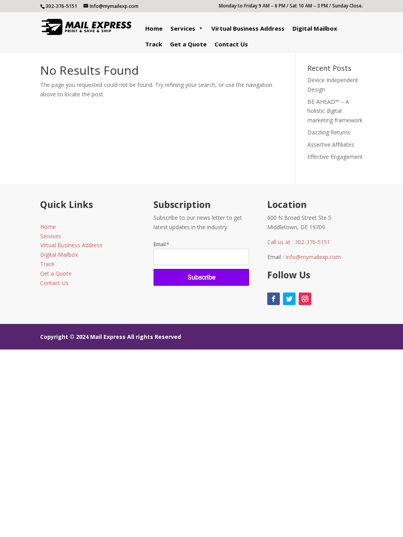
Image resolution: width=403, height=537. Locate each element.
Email (161, 244)
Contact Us (231, 44)
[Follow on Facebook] (273, 298)
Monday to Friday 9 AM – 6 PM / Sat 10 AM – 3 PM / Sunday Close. (291, 6)
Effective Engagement (335, 156)
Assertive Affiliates (330, 144)
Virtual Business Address (248, 28)
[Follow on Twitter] (289, 298)
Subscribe (201, 277)
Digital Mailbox (314, 28)
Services (182, 28)
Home (154, 28)
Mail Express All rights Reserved (135, 336)
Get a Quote (188, 44)
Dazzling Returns (328, 132)
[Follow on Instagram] (305, 298)
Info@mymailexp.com (313, 257)
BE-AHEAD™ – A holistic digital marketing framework (334, 111)
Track (153, 44)
